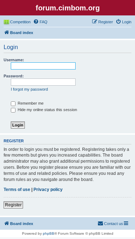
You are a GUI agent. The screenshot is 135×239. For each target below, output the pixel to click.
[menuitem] (40, 22)
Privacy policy (48, 189)
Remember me (30, 103)
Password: (14, 76)
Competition (20, 22)
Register (13, 204)
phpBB (48, 233)
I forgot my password (29, 89)
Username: (14, 60)
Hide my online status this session (47, 109)
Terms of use (17, 189)
